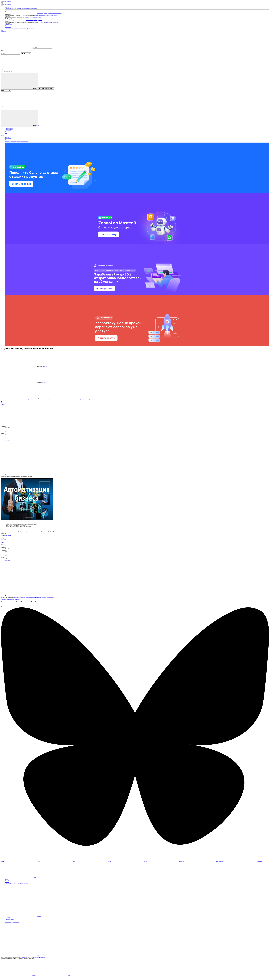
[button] (2, 3)
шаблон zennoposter (86, 399)
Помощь (7, 923)
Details (43, 957)
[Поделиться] (21, 457)
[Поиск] (69, 47)
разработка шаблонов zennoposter (60, 399)
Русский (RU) (8, 917)
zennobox (20, 399)
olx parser (11, 399)
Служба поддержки (9, 919)
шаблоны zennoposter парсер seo (98, 399)
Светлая (39, 916)
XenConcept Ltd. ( (38, 957)
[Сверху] (21, 939)
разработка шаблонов (48, 399)
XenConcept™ (25, 957)
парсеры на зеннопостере (37, 399)
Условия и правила (9, 920)
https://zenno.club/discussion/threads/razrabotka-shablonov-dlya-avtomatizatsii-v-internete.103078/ (34, 597)
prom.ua (16, 399)
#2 (5, 595)
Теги (6, 133)
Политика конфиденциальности (12, 921)
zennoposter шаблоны (27, 399)
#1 (5, 474)
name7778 (45, 366)
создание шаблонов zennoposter (75, 399)
